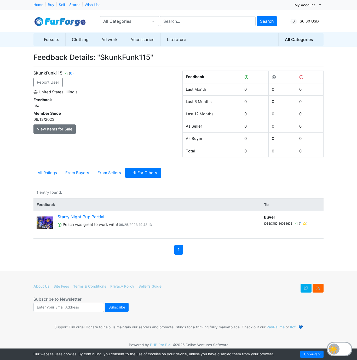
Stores (74, 5)
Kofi (293, 327)
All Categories (299, 39)
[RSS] (318, 288)
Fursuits (51, 39)
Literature (176, 39)
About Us (41, 286)
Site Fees (61, 286)
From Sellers (109, 172)
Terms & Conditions (89, 286)
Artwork (109, 39)
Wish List (92, 5)
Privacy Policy (122, 286)
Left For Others (143, 172)
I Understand (312, 354)
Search (267, 21)
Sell (62, 5)
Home (38, 5)
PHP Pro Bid (160, 345)
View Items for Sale (54, 129)
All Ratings (47, 172)
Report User (48, 82)
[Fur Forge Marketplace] (59, 19)
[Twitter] (306, 288)
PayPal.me (276, 327)
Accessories (142, 39)
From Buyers (77, 172)
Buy (51, 5)
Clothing (80, 39)
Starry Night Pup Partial (80, 216)
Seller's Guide (150, 286)
